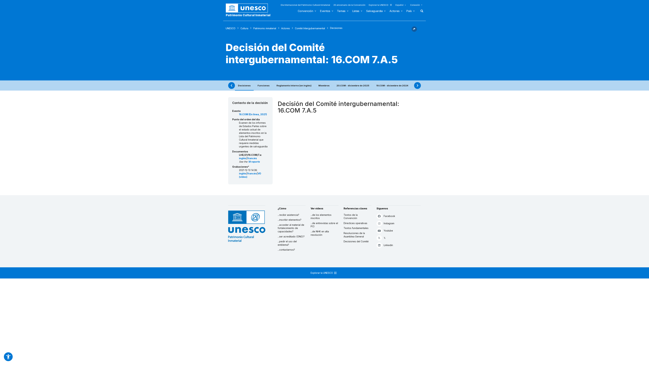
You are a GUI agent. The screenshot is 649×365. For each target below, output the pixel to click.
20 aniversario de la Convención (349, 5)
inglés (242, 158)
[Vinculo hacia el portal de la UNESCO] (248, 8)
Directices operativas (355, 223)
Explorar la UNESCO (378, 5)
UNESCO (230, 28)
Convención (305, 11)
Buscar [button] (420, 11)
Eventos (325, 11)
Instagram (389, 223)
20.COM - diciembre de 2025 (352, 85)
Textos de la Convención (351, 216)
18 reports (254, 161)
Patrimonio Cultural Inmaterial (248, 15)
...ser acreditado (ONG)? (291, 236)
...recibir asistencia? (288, 214)
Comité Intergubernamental (310, 28)
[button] (414, 30)
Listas (355, 11)
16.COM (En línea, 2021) (253, 114)
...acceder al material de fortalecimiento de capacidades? (291, 228)
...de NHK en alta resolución (320, 233)
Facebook (389, 216)
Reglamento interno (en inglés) (294, 85)
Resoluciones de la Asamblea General (354, 235)
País (409, 11)
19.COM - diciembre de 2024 (392, 85)
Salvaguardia (374, 11)
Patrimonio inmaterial (264, 28)
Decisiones (244, 85)
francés (252, 158)
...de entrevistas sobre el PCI (324, 225)
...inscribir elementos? (289, 219)
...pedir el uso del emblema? (287, 243)
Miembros (324, 85)
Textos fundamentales (356, 228)
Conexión (415, 5)
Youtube (388, 230)
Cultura (244, 28)
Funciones (264, 85)
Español (399, 5)
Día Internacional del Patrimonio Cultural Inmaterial (305, 5)
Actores (394, 11)
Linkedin (388, 245)
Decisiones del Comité (356, 241)
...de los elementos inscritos (321, 216)
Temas (341, 11)
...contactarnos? (286, 249)
